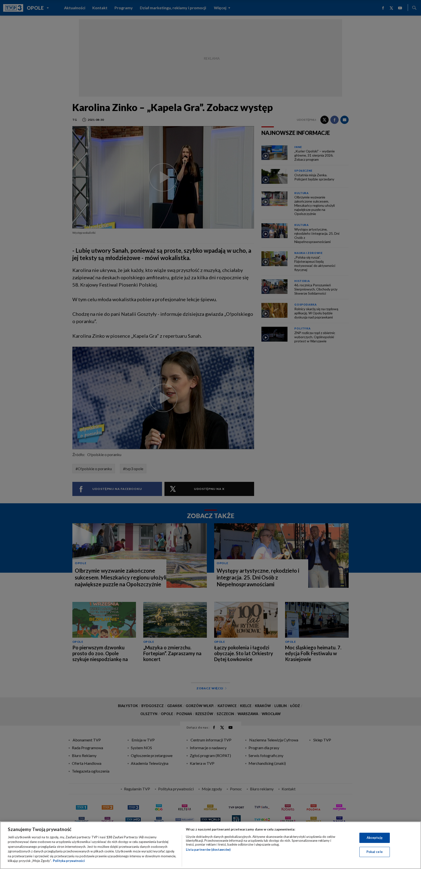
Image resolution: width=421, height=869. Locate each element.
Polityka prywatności (69, 861)
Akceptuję (375, 838)
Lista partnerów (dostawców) (208, 849)
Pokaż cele (374, 852)
